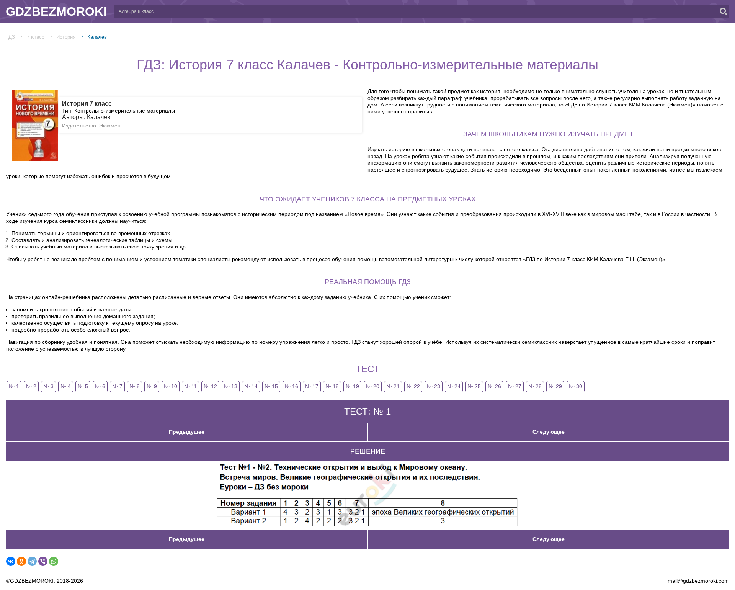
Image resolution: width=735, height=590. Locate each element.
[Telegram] (32, 561)
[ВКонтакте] (10, 561)
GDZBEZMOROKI (56, 11)
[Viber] (42, 561)
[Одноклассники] (21, 561)
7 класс (35, 37)
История (65, 37)
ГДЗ (10, 37)
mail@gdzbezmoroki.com (698, 581)
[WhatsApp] (53, 561)
